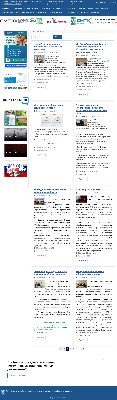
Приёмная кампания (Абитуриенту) (92, 8)
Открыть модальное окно (58, 398)
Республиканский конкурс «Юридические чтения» (90, 272)
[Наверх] (114, 397)
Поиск (58, 37)
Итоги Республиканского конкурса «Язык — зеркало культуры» (48, 47)
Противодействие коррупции (77, 12)
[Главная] (10, 8)
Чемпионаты (27, 12)
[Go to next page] (80, 349)
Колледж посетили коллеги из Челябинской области (50, 191)
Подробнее (40, 87)
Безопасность (55, 12)
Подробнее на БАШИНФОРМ (16, 66)
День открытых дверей (88, 189)
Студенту (69, 8)
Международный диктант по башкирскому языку (49, 106)
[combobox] (42, 37)
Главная (5, 8)
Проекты (40, 12)
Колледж (56, 8)
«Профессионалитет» (10, 12)
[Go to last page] (83, 349)
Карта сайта (96, 12)
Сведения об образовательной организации (31, 8)
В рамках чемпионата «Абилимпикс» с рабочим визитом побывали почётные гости (91, 109)
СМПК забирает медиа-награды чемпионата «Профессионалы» (50, 272)
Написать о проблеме (18, 375)
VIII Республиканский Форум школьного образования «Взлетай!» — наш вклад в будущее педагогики (91, 48)
